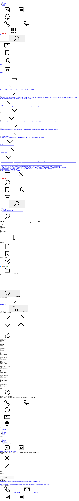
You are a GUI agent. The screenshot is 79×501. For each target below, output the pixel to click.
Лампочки (8, 170)
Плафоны (11, 170)
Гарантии (3, 4)
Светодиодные (3, 89)
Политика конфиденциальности (5, 451)
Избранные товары (25, 484)
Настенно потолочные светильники (29, 97)
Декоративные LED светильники (32, 137)
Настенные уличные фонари (19, 129)
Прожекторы (56, 129)
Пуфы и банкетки (11, 145)
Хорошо (2, 453)
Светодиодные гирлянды (13, 137)
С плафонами (29, 89)
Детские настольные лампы (46, 165)
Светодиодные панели (20, 98)
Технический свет (73, 97)
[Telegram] (3, 266)
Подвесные (8, 89)
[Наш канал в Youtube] (21, 450)
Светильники (4, 209)
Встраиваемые (3, 98)
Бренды (3, 433)
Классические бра (36, 106)
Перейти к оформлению (4, 81)
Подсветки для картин (28, 98)
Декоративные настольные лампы (14, 165)
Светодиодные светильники (18, 97)
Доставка (3, 430)
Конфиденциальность (40, 484)
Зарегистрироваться (11, 484)
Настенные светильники (39, 97)
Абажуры (15, 170)
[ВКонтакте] (0, 266)
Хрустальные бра (11, 106)
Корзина (3, 441)
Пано (8, 145)
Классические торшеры (44, 121)
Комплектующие (37, 481)
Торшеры (16, 481)
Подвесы (24, 89)
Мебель (34, 481)
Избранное (4, 440)
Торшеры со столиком (28, 121)
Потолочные (14, 89)
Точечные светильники (65, 97)
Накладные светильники (11, 98)
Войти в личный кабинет (4, 484)
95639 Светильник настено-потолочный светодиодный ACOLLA (12, 211)
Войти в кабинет (4, 438)
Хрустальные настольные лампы (56, 165)
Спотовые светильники (48, 97)
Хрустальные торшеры (20, 121)
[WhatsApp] (7, 266)
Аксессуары (19, 170)
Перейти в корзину (3, 304)
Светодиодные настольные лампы (36, 165)
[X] (4, 266)
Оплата (3, 2)
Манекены (5, 145)
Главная (3, 208)
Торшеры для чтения (4, 121)
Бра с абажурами (18, 106)
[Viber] (6, 266)
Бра (8, 481)
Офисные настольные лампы (25, 165)
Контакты (3, 5)
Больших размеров (41, 89)
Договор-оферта (13, 451)
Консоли (1, 145)
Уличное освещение (21, 481)
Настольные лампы (12, 481)
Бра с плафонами (24, 106)
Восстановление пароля (18, 484)
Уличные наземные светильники (42, 129)
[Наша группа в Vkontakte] (7, 450)
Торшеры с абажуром (36, 121)
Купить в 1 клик (25, 311)
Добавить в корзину (17, 296)
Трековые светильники (57, 97)
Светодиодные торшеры (12, 121)
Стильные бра (30, 106)
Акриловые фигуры (41, 137)
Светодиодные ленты (4, 137)
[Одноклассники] (2, 266)
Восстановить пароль (5, 439)
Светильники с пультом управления (6, 97)
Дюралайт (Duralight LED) (22, 137)
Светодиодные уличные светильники (7, 129)
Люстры (1, 481)
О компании (4, 429)
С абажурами (35, 89)
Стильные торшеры (52, 121)
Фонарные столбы (51, 129)
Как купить (4, 3)
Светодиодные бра (4, 106)
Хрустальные (19, 89)
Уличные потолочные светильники (30, 129)
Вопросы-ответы (4, 442)
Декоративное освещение (28, 481)
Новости (3, 434)
